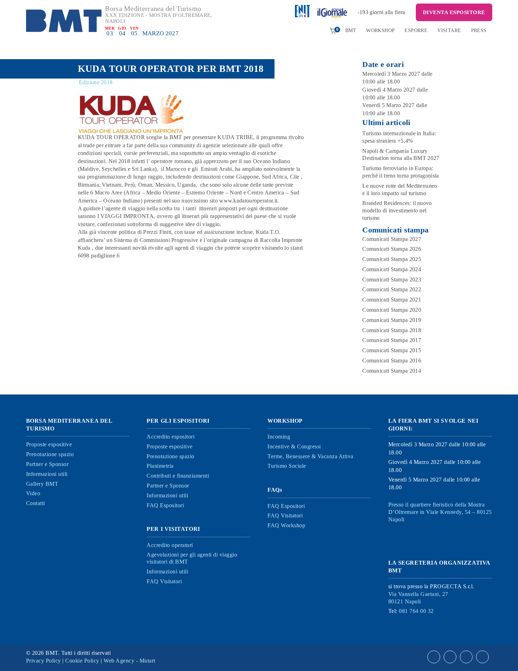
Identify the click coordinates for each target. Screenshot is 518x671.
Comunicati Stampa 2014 (391, 371)
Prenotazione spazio (50, 454)
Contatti (35, 503)
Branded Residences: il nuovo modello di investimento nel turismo (397, 210)
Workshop (380, 30)
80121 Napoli (418, 597)
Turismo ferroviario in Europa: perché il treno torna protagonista (400, 172)
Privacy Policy (43, 661)
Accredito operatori (170, 545)
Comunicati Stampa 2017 (391, 340)
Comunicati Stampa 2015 (391, 350)
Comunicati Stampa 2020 (391, 310)
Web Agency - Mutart (129, 661)
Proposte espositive (49, 444)
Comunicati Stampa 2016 (391, 361)
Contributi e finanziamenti (178, 476)
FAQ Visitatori (164, 581)
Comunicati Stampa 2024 (391, 269)
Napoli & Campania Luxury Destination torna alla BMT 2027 (400, 154)
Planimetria (160, 466)
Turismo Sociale (286, 466)
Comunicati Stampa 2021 (391, 300)
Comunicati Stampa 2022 (391, 289)
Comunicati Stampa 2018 (391, 330)
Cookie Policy (82, 661)
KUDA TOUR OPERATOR (111, 137)
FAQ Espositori (165, 505)
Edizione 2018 (96, 82)
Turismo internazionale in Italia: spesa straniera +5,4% (399, 137)
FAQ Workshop (286, 525)
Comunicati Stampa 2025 (391, 259)
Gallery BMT (42, 484)
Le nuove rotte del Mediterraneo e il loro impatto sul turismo (399, 189)
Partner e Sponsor (47, 464)
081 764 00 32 (416, 611)
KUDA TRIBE (235, 137)
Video (33, 493)
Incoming (278, 437)
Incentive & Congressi (294, 446)
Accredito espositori (171, 437)
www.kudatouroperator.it (248, 201)
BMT (350, 30)
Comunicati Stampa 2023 (391, 279)
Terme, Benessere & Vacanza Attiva (310, 456)
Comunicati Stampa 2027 (391, 239)
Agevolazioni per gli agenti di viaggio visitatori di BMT (192, 558)
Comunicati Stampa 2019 (391, 320)
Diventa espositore (454, 12)
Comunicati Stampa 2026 (391, 249)
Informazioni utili (47, 474)
